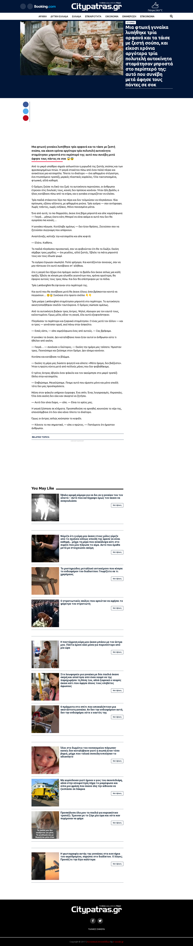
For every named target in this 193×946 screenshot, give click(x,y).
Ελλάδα (76, 16)
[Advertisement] (77, 462)
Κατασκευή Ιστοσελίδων (98, 942)
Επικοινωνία (147, 16)
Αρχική (43, 16)
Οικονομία (111, 16)
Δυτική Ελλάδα (59, 16)
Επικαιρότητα (93, 16)
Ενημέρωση (129, 16)
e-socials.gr (118, 942)
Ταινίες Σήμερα (96, 929)
